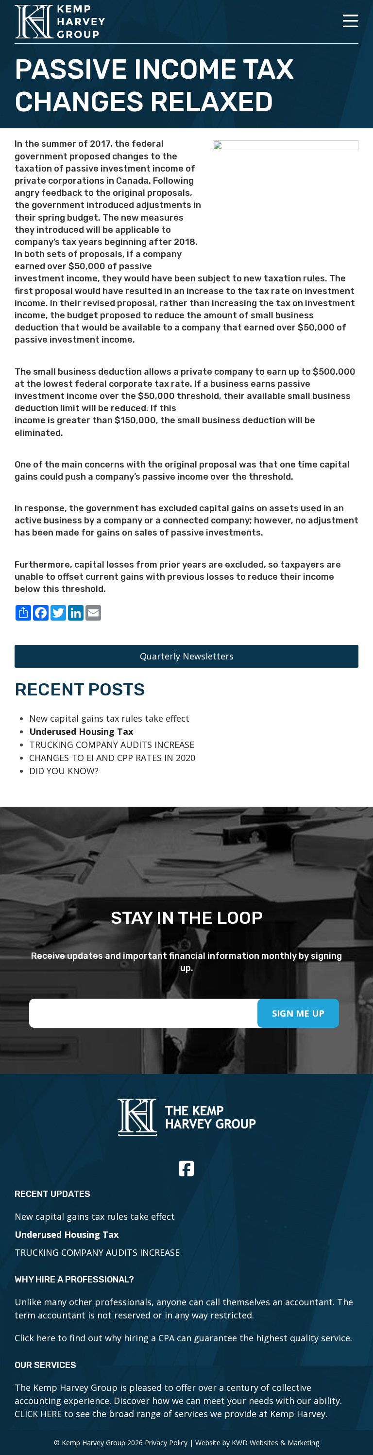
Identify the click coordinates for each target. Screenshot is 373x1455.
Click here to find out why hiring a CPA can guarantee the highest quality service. (183, 1338)
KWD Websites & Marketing (275, 1442)
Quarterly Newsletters (187, 656)
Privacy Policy (166, 1442)
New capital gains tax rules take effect (109, 718)
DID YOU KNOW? (64, 771)
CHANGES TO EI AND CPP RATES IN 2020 (112, 757)
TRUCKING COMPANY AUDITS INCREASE (111, 744)
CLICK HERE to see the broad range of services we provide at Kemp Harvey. (171, 1414)
